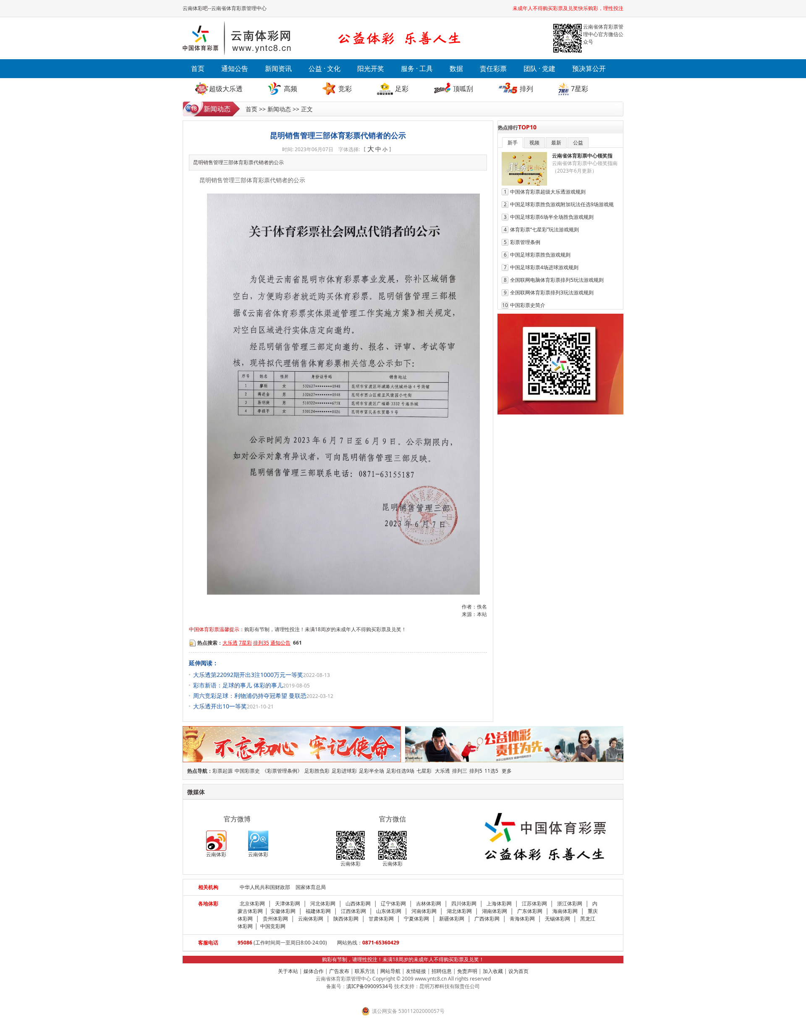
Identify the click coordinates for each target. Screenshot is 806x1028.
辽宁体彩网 (393, 903)
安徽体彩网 (283, 911)
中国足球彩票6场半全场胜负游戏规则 (552, 216)
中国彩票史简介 (527, 305)
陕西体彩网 (346, 918)
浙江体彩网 (569, 903)
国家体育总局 (311, 887)
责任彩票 (493, 68)
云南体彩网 (310, 918)
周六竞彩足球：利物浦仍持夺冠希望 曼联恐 (249, 696)
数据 (456, 68)
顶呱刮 (463, 88)
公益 (578, 142)
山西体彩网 (358, 903)
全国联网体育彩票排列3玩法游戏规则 (552, 292)
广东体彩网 (529, 911)
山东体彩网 (388, 911)
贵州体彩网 (275, 918)
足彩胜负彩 (317, 770)
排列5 (475, 770)
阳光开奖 (370, 68)
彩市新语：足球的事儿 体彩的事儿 (238, 685)
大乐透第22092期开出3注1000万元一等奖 (248, 675)
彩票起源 (222, 770)
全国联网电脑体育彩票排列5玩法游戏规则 (557, 279)
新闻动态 (279, 109)
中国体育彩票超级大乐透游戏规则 (548, 191)
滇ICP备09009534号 (369, 986)
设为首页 (518, 971)
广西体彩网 (487, 918)
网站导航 (390, 971)
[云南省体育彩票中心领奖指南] (524, 183)
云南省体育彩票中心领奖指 (582, 155)
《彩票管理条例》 (282, 770)
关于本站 (288, 971)
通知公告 (234, 68)
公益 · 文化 (324, 68)
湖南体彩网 (494, 911)
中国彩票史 (247, 770)
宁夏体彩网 (416, 918)
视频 (534, 142)
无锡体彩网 (557, 918)
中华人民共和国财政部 (265, 887)
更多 (507, 770)
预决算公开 (589, 68)
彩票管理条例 (525, 242)
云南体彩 (216, 854)
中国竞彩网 (272, 926)
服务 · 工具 (417, 68)
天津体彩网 (287, 903)
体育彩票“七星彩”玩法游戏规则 (544, 229)
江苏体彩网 (534, 903)
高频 (290, 88)
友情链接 (416, 971)
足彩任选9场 (400, 770)
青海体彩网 (522, 918)
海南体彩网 (565, 911)
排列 (526, 88)
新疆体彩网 (451, 918)
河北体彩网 (322, 903)
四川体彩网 (463, 903)
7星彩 (579, 88)
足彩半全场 (371, 770)
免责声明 (467, 971)
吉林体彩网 (428, 903)
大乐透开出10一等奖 (220, 706)
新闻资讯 (278, 68)
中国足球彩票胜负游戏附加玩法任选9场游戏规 (562, 204)
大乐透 (230, 642)
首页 (197, 68)
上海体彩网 (499, 903)
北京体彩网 (252, 903)
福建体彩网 (318, 911)
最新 (556, 142)
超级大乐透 (226, 88)
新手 (513, 142)
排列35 (261, 642)
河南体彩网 (424, 911)
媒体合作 (314, 971)
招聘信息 (442, 971)
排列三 (459, 770)
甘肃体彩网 (381, 918)
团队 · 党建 (539, 68)
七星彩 (424, 770)
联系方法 (365, 971)
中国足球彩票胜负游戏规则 (540, 254)
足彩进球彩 (344, 770)
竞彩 (345, 88)
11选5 (491, 770)
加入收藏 (493, 971)
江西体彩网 (353, 911)
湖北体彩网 (459, 911)
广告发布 (339, 971)
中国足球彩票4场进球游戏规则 (544, 267)
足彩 (401, 88)
